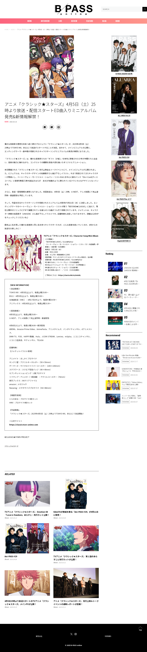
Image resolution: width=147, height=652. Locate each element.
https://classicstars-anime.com (23, 424)
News (29, 21)
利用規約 (108, 636)
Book (118, 21)
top (140, 630)
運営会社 (39, 636)
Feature (89, 21)
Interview (45, 21)
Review (74, 21)
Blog (104, 21)
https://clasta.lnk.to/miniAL (69, 275)
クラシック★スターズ (11, 446)
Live (60, 21)
